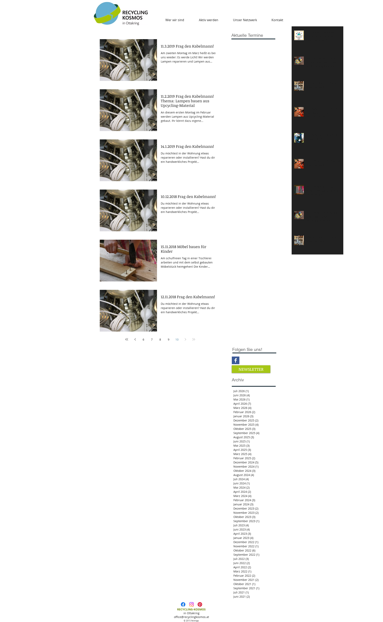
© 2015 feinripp (191, 620)
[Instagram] (191, 604)
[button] (175, 20)
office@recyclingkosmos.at (191, 617)
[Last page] (193, 339)
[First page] (126, 339)
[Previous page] (135, 339)
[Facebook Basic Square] (235, 360)
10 (177, 339)
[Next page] (185, 339)
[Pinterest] (200, 604)
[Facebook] (183, 604)
